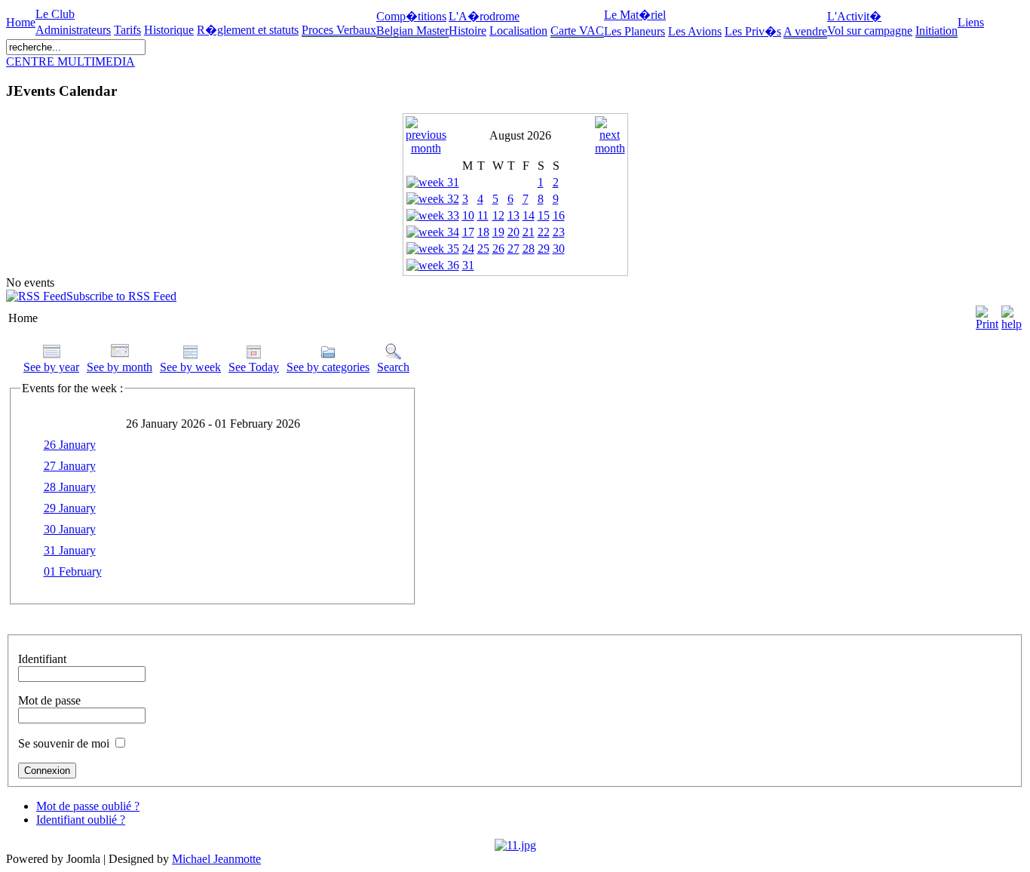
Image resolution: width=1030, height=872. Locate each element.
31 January (70, 550)
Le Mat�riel (635, 14)
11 (483, 215)
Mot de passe (49, 700)
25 (483, 248)
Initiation (936, 30)
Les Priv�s (753, 31)
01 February (73, 571)
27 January (70, 465)
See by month (119, 367)
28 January (70, 487)
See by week (190, 367)
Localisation (518, 30)
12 (498, 215)
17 (468, 232)
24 (468, 248)
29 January (70, 508)
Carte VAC (577, 30)
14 (529, 215)
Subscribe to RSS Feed (121, 296)
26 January (70, 444)
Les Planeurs (634, 31)
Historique (169, 29)
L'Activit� (854, 16)
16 (559, 215)
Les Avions (695, 31)
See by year (51, 367)
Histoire (467, 30)
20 (513, 232)
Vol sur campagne (869, 30)
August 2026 (520, 135)
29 (544, 248)
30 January (70, 529)
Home (20, 22)
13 (513, 215)
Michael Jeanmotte (216, 858)
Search (393, 367)
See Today (253, 367)
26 (498, 248)
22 (544, 232)
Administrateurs (73, 29)
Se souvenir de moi (63, 743)
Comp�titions (411, 16)
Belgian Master (412, 30)
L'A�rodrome (484, 16)
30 (559, 248)
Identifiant (42, 658)
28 (529, 248)
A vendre (805, 31)
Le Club (55, 14)
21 (529, 232)
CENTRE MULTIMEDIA (70, 61)
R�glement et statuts (248, 29)
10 (468, 215)
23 (559, 232)
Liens (971, 22)
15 (544, 215)
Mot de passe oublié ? (87, 806)
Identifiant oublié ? (80, 819)
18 (483, 232)
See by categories (328, 367)
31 (468, 265)
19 (498, 232)
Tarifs (127, 29)
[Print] (987, 314)
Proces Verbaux (339, 29)
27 (513, 248)
